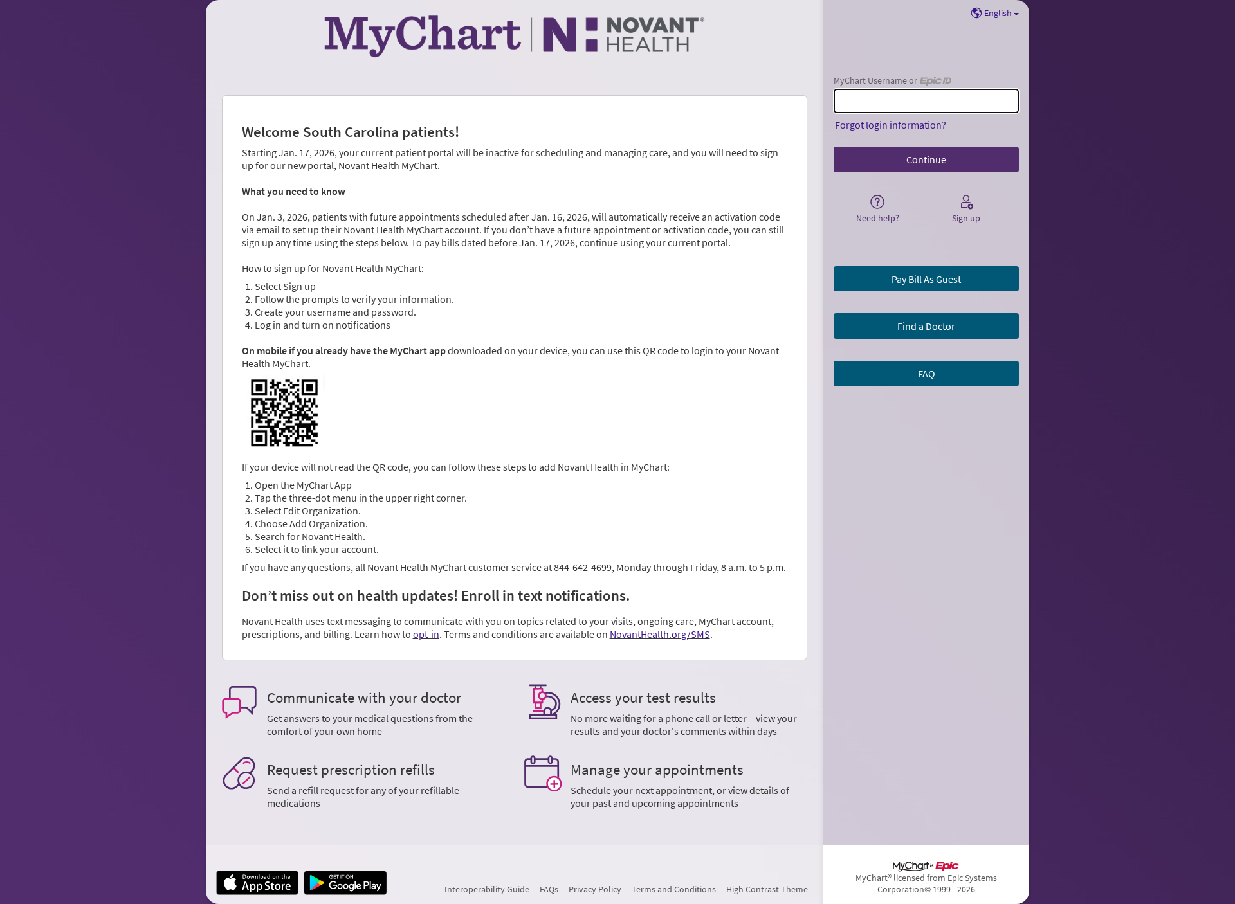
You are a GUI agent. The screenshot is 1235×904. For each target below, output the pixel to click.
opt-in (426, 634)
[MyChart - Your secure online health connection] (514, 36)
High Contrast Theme (767, 889)
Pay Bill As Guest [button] (926, 279)
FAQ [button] (926, 373)
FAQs (549, 889)
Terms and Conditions (674, 889)
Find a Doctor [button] (926, 326)
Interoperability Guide (486, 889)
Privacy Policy (595, 889)
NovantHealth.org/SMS (660, 634)
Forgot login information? (890, 124)
